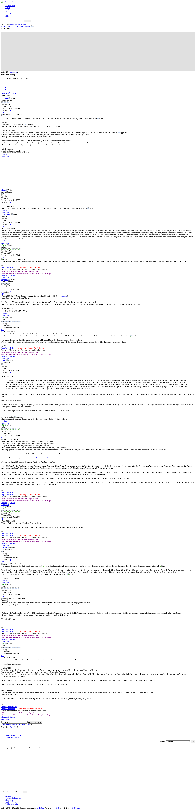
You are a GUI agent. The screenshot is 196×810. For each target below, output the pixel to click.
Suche (7, 10)
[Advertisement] (69, 50)
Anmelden (13, 24)
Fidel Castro (6, 214)
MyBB (56, 808)
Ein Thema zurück (10, 724)
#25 (2, 562)
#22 (2, 375)
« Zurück (12, 72)
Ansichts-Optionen (8, 93)
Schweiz (20, 26)
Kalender (8, 14)
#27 (2, 656)
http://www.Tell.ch (8, 267)
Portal (7, 8)
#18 (2, 227)
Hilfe (7, 16)
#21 (2, 330)
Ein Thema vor (24, 724)
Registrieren (22, 24)
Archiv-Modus (10, 802)
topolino (4, 98)
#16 (2, 113)
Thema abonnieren (12, 737)
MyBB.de (40, 808)
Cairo (3, 360)
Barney (4, 547)
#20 (2, 294)
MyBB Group (75, 808)
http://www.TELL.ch (9, 707)
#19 (2, 257)
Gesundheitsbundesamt (39, 458)
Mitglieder (9, 12)
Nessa (3, 190)
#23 (2, 437)
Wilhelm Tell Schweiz (13, 798)
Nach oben (9, 800)
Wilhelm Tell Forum (8, 26)
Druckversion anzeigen (13, 735)
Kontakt (8, 796)
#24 (2, 519)
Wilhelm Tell (10, 6)
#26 (2, 597)
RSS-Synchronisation (13, 804)
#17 (2, 204)
